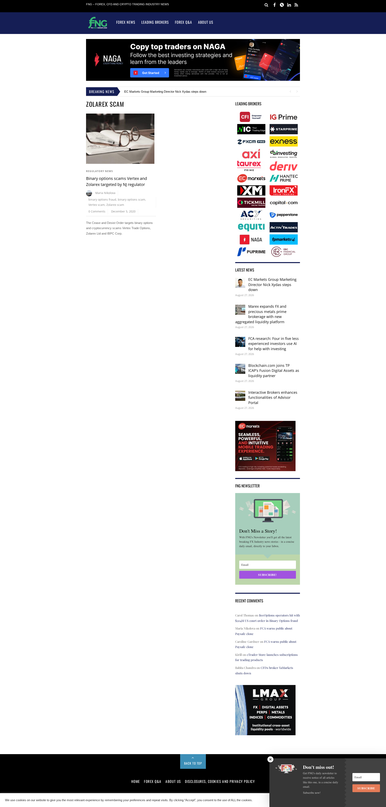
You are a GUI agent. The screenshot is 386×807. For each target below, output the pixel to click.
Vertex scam (96, 205)
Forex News (125, 22)
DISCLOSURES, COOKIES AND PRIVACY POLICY (220, 781)
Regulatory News (99, 171)
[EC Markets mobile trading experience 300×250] (265, 468)
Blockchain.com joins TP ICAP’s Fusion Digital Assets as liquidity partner (273, 370)
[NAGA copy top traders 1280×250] (193, 79)
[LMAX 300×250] (265, 732)
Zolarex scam (115, 205)
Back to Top (193, 763)
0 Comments (96, 211)
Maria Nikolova (105, 193)
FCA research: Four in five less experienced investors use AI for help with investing (273, 343)
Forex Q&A (183, 22)
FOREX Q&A (152, 781)
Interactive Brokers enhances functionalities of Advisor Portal (272, 397)
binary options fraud (102, 199)
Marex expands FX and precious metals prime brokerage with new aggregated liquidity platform (260, 314)
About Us (205, 22)
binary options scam (131, 199)
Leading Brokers (155, 22)
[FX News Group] (97, 28)
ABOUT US (173, 781)
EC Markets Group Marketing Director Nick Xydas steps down (165, 91)
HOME (135, 781)
